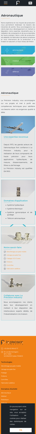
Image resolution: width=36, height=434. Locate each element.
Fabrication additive (8, 383)
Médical (3, 396)
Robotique (5, 399)
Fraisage (4, 373)
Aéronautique (6, 393)
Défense (4, 403)
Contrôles (4, 379)
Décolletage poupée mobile (11, 366)
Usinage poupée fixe (8, 369)
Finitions (4, 376)
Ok (20, 430)
